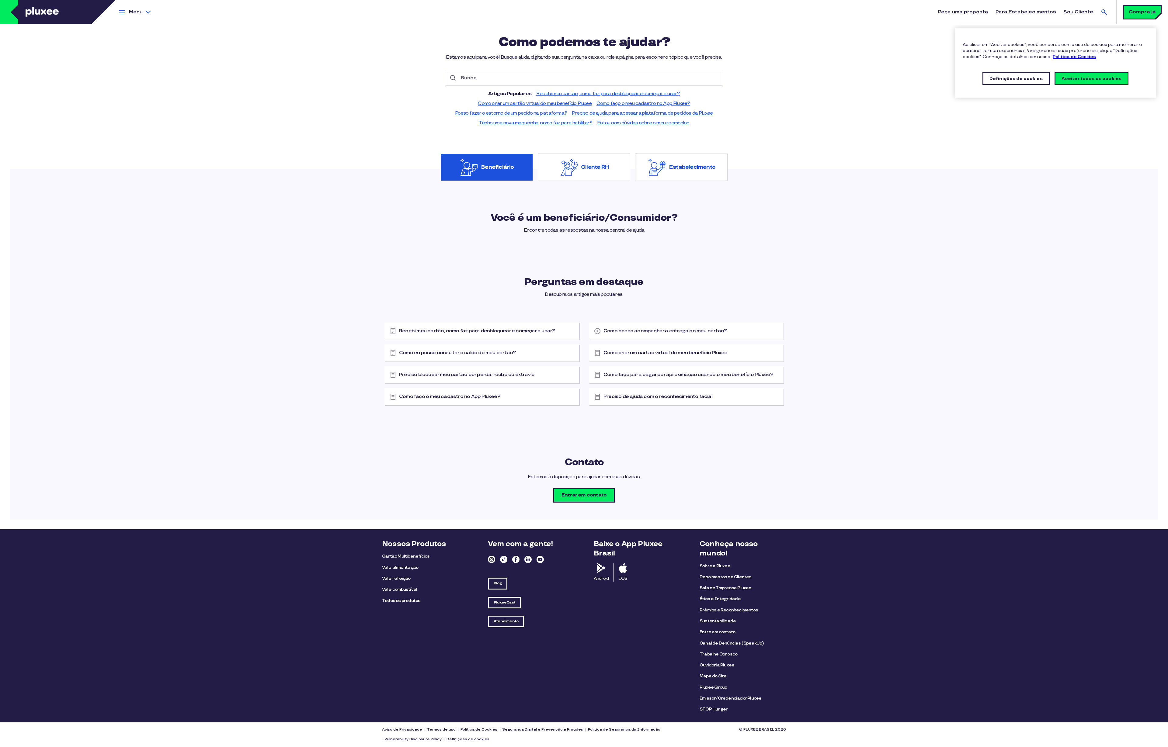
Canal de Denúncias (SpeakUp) (732, 643)
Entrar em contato (584, 495)
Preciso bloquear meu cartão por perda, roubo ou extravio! (467, 375)
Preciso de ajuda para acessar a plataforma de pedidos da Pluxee (642, 113)
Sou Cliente (1078, 12)
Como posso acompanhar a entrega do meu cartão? (665, 331)
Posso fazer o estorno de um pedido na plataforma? (511, 113)
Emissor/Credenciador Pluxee (730, 698)
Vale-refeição (396, 578)
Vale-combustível (399, 589)
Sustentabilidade (718, 621)
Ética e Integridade (720, 598)
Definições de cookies (468, 739)
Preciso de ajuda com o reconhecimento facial (657, 396)
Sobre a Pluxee (715, 566)
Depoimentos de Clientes (726, 576)
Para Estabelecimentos (1026, 12)
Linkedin (528, 559)
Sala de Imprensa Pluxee (726, 587)
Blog (498, 583)
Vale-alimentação (400, 567)
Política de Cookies (479, 729)
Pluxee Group (713, 687)
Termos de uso (441, 729)
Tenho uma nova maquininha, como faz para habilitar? (535, 123)
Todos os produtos (401, 600)
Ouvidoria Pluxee (717, 665)
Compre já (1142, 12)
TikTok (503, 559)
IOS (623, 578)
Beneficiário (497, 167)
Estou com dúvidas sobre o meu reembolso (643, 123)
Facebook (516, 559)
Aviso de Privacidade (402, 729)
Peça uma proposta (963, 12)
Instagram (491, 559)
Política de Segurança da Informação (624, 729)
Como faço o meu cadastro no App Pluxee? (643, 103)
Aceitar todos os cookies (1091, 78)
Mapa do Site (713, 676)
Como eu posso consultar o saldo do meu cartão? (457, 353)
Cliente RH (595, 167)
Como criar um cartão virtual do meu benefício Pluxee (534, 103)
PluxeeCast (504, 602)
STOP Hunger (714, 709)
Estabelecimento (692, 167)
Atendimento (506, 621)
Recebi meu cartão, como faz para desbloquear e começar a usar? (608, 94)
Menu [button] (136, 12)
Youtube (540, 559)
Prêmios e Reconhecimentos (729, 610)
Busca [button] (1104, 12)
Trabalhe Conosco (718, 654)
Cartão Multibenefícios (405, 556)
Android (601, 578)
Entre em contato (717, 632)
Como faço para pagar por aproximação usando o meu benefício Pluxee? (688, 375)
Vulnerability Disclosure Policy (413, 739)
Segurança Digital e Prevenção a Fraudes (542, 729)
